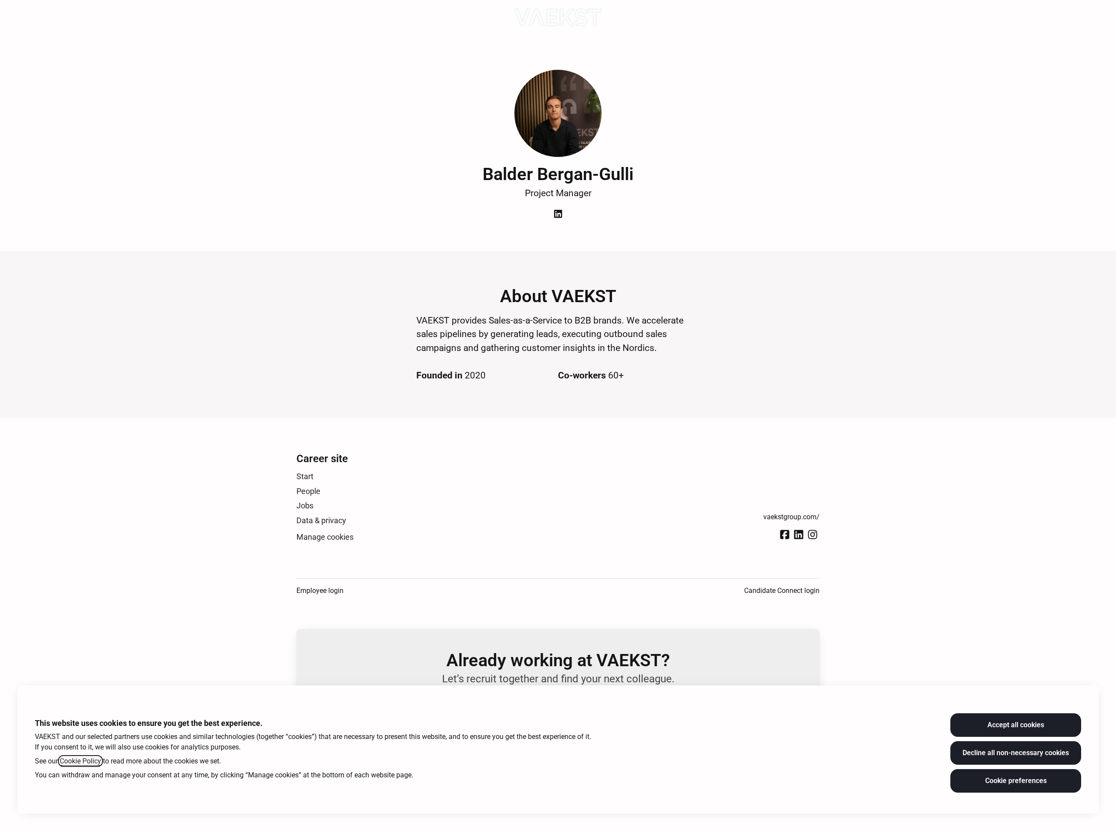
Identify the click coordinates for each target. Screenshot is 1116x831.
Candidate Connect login (782, 590)
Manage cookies (325, 537)
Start (304, 476)
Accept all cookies (1015, 725)
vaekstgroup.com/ (791, 517)
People (308, 491)
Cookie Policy (80, 761)
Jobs (304, 505)
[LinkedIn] (558, 215)
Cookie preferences (1016, 781)
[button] (1098, 17)
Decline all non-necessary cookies (1016, 753)
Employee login (320, 590)
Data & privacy (321, 520)
